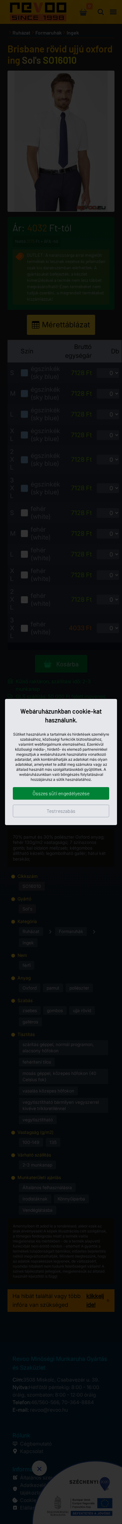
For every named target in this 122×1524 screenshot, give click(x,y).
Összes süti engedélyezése (61, 793)
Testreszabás (61, 811)
